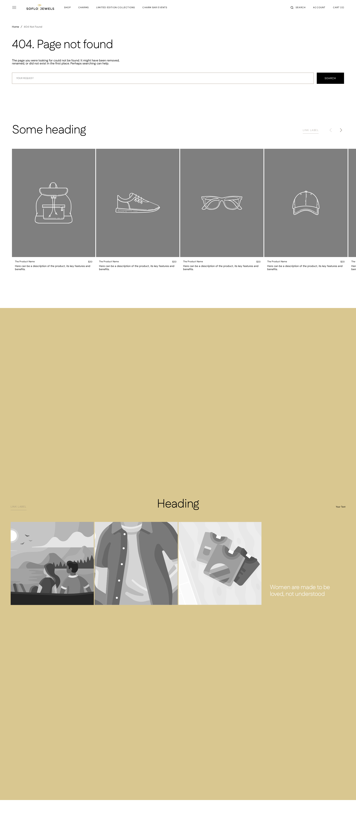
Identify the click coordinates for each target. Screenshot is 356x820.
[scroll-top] (347, 811)
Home (15, 26)
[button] (298, 7)
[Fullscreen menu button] (14, 7)
